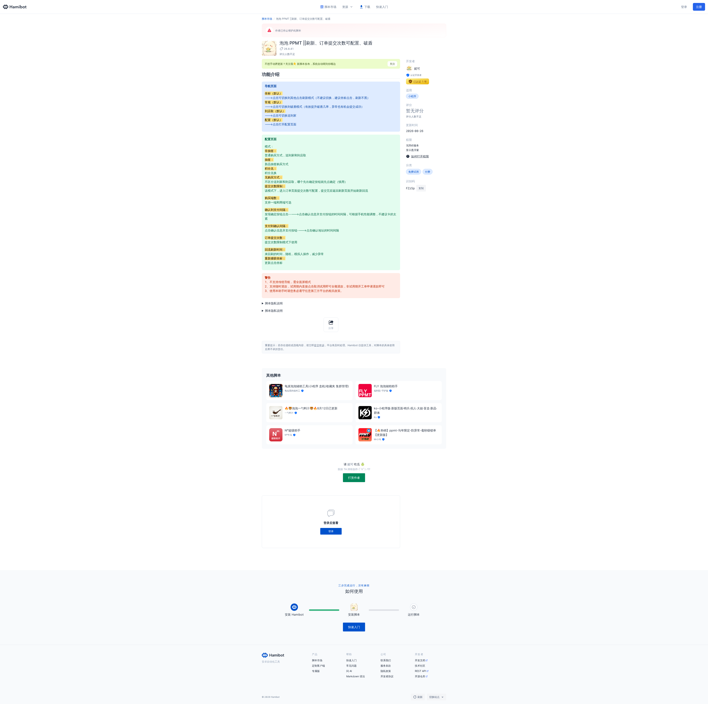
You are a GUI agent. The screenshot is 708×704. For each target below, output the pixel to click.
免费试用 (413, 171)
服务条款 (386, 665)
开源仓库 (420, 676)
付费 (427, 171)
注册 (699, 7)
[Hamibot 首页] (15, 7)
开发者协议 (387, 676)
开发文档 (420, 660)
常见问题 (351, 665)
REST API (420, 671)
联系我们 (386, 660)
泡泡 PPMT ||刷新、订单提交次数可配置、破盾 (303, 18)
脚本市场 (267, 18)
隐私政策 (386, 671)
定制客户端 (318, 665)
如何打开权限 (420, 156)
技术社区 (420, 665)
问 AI (349, 671)
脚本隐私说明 (274, 303)
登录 (684, 7)
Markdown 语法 (355, 676)
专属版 (316, 671)
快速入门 (382, 7)
